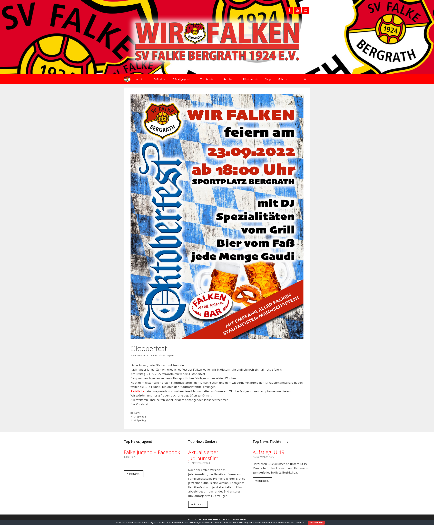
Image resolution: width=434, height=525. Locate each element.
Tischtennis (206, 79)
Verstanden (316, 522)
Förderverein (250, 79)
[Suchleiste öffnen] (305, 79)
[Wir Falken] (127, 79)
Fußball (158, 79)
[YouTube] (297, 10)
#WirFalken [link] (138, 391)
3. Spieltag (140, 416)
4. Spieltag (140, 420)
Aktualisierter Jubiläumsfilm (203, 455)
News (137, 412)
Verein (139, 79)
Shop (268, 79)
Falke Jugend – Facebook (152, 452)
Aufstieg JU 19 (268, 452)
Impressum (239, 519)
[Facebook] (289, 10)
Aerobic (228, 79)
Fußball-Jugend (181, 79)
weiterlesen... (134, 473)
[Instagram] (305, 10)
